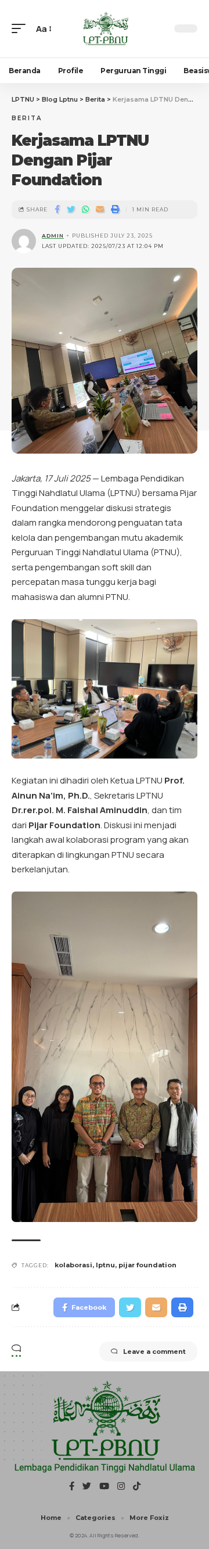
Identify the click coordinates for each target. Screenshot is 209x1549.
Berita (27, 118)
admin (53, 235)
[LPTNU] (104, 28)
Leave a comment (154, 1351)
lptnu (105, 1265)
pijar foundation (147, 1265)
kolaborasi (73, 1265)
